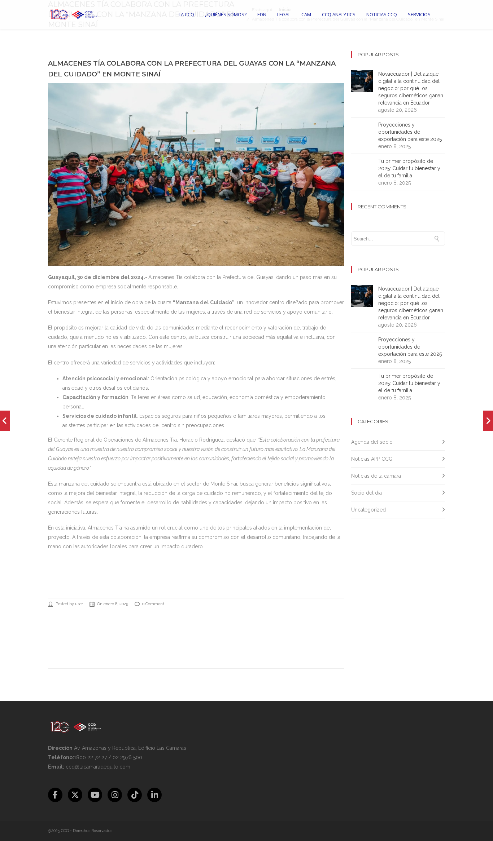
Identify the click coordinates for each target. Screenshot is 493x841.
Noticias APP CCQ (372, 459)
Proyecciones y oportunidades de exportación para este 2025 (410, 132)
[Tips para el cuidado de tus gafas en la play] (488, 421)
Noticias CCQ (381, 14)
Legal (284, 14)
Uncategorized (368, 510)
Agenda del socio (372, 442)
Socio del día (366, 493)
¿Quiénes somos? (226, 14)
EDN (261, 14)
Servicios (419, 14)
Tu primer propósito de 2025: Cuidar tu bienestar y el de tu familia (409, 168)
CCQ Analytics (338, 14)
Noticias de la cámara (376, 476)
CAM (306, 14)
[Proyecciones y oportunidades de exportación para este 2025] (5, 421)
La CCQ (186, 14)
